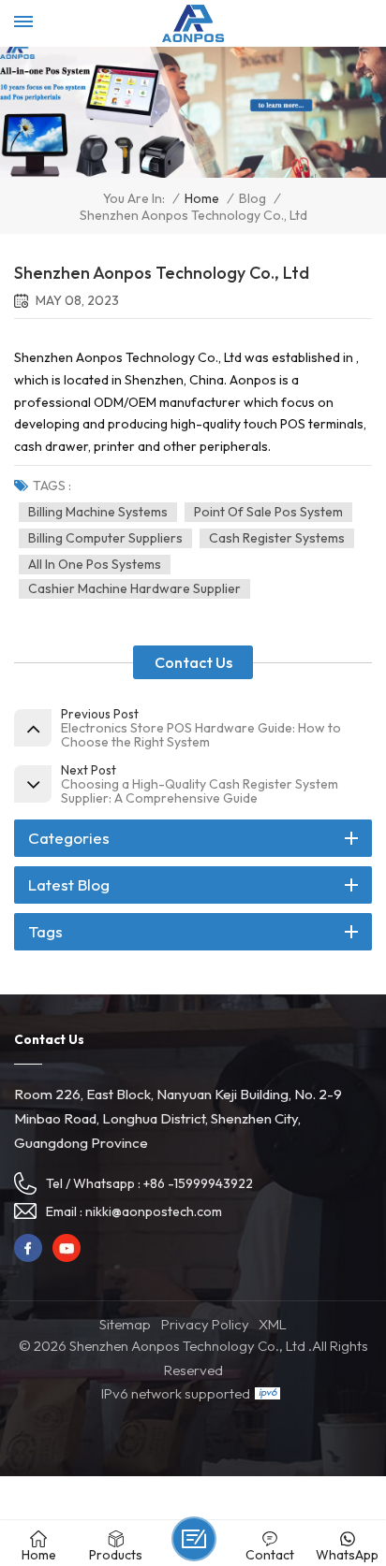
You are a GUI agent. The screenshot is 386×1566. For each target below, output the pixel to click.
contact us (193, 662)
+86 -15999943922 (198, 1183)
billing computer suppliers (105, 537)
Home (202, 199)
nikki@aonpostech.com (153, 1211)
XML (273, 1324)
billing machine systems (98, 511)
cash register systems (277, 537)
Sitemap (125, 1324)
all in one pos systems (94, 564)
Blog (252, 199)
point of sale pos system (268, 511)
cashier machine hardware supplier (134, 588)
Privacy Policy (205, 1324)
